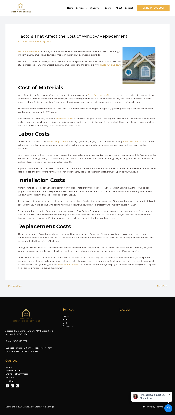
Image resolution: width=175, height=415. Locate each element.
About (119, 8)
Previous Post (14, 286)
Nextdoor (9, 377)
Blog (64, 323)
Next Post (163, 286)
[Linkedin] (12, 386)
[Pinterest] (17, 386)
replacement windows (68, 264)
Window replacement (28, 51)
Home (70, 8)
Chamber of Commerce (16, 374)
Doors (108, 8)
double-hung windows (110, 65)
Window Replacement (30, 41)
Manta (8, 367)
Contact (129, 8)
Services (80, 8)
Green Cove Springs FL (99, 95)
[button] (153, 8)
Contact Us (67, 326)
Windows (94, 8)
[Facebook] (7, 386)
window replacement (58, 141)
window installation (64, 118)
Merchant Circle (13, 370)
